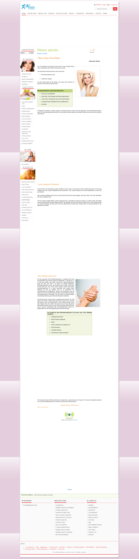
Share (69, 489)
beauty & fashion (42, 53)
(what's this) (74, 419)
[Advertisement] (69, 32)
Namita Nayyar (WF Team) (69, 405)
